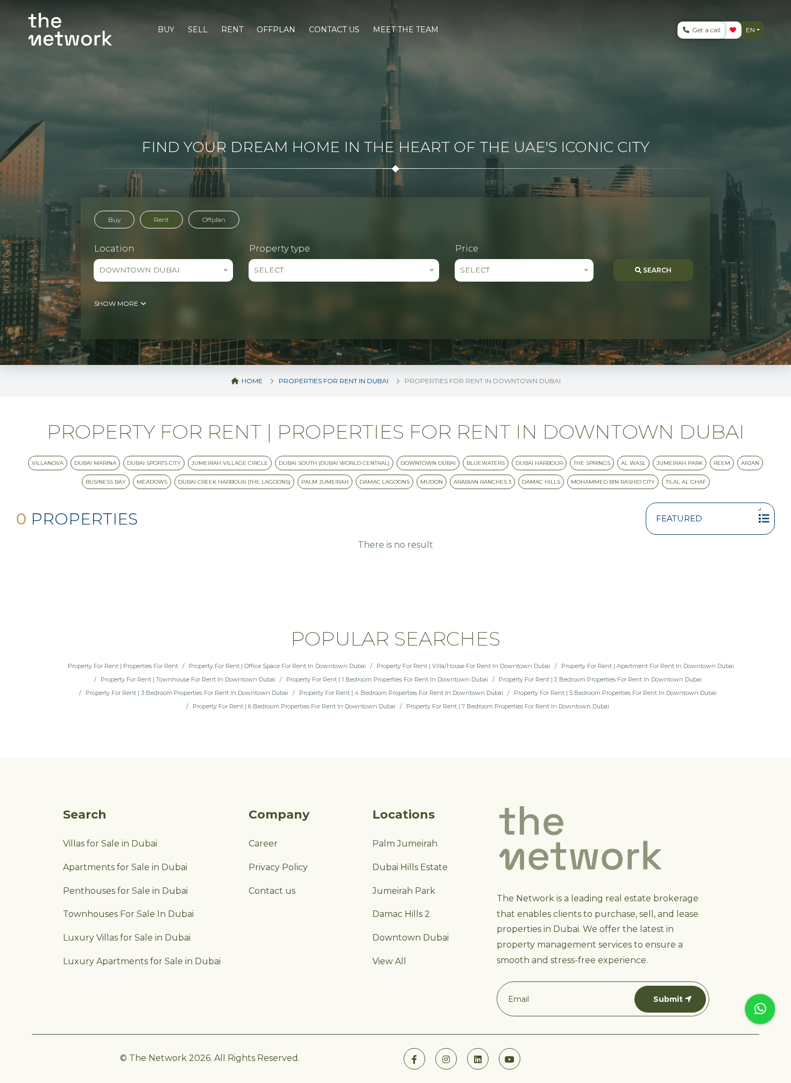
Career (263, 843)
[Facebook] (414, 1059)
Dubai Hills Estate (410, 867)
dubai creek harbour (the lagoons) (234, 481)
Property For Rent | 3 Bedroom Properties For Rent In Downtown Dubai (187, 693)
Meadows (152, 481)
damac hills (541, 481)
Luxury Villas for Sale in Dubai (126, 938)
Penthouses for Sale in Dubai (125, 891)
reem (722, 463)
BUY (166, 29)
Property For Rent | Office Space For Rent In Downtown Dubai (277, 666)
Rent (161, 220)
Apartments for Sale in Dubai (125, 867)
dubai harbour (539, 463)
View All (389, 961)
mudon (431, 481)
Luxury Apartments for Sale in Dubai (142, 961)
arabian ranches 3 (482, 481)
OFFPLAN (276, 29)
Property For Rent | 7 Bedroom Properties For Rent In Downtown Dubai (507, 706)
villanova (47, 463)
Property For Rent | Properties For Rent (123, 666)
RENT (232, 29)
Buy (114, 220)
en (750, 30)
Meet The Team (406, 29)
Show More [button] (117, 303)
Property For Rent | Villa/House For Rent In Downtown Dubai (463, 666)
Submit (668, 999)
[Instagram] (446, 1059)
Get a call (705, 30)
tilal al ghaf (686, 481)
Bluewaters (486, 463)
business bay (106, 481)
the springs (592, 463)
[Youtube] (509, 1059)
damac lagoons (384, 481)
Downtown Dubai (410, 938)
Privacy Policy (278, 867)
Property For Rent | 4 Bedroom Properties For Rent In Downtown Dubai (401, 693)
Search (656, 270)
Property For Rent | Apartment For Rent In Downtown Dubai (647, 666)
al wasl (633, 463)
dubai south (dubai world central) (334, 463)
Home (251, 381)
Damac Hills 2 (401, 914)
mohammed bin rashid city (613, 481)
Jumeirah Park (679, 463)
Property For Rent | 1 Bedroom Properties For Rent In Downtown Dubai (387, 679)
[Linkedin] (478, 1059)
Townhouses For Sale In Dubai (128, 914)
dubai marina (95, 463)
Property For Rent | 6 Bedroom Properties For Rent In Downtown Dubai (294, 706)
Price (466, 248)
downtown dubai (428, 463)
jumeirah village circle (230, 463)
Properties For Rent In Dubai (334, 381)
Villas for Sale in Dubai (110, 843)
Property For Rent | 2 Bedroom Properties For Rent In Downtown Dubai (600, 679)
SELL (198, 29)
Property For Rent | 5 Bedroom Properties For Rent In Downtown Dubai (615, 693)
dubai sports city (154, 463)
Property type (279, 248)
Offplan (213, 220)
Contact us (272, 891)
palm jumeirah (325, 481)
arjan (750, 463)
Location (114, 248)
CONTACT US (334, 29)
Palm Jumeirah (404, 843)
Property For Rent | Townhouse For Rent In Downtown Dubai (188, 679)
